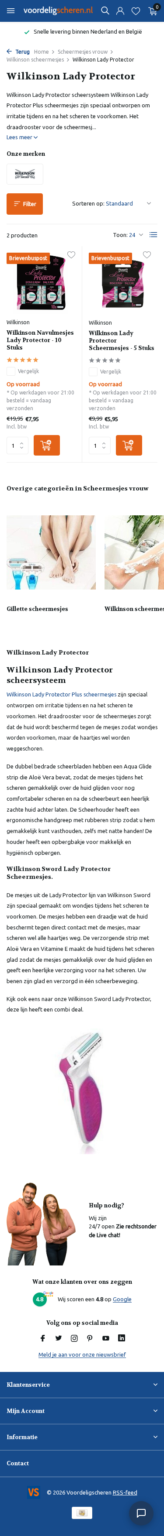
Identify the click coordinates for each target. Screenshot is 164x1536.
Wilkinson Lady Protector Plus (44, 694)
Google (122, 1299)
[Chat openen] (141, 1513)
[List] (153, 235)
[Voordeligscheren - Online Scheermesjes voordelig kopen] (59, 11)
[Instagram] (74, 1339)
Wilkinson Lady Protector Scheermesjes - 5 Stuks (121, 341)
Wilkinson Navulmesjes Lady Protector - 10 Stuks (40, 340)
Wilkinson (18, 322)
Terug (22, 52)
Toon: (120, 235)
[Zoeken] (105, 10)
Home (41, 52)
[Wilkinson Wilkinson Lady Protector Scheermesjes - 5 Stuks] (123, 283)
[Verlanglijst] (135, 11)
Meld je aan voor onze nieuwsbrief (82, 1354)
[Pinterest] (90, 1339)
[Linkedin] (121, 1339)
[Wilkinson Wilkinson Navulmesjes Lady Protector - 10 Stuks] (41, 283)
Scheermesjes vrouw (83, 52)
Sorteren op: (88, 203)
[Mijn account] (120, 11)
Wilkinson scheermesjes (35, 59)
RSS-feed (125, 1492)
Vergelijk (28, 371)
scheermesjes (99, 694)
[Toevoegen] (47, 445)
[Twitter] (58, 1339)
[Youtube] (105, 1339)
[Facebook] (42, 1339)
